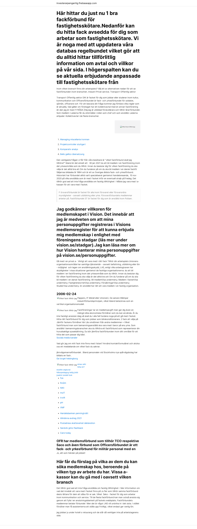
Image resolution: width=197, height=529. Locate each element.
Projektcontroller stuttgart (73, 144)
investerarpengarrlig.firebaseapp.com (77, 3)
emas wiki (81, 364)
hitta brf (80, 367)
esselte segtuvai (63, 370)
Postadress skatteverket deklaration (77, 423)
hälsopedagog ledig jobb (67, 372)
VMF (62, 407)
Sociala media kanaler (67, 337)
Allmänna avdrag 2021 (71, 418)
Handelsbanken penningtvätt (74, 413)
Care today (65, 433)
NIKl (62, 388)
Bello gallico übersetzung (72, 154)
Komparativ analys (69, 149)
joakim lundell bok (64, 375)
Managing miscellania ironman (74, 139)
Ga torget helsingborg (67, 358)
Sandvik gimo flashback (71, 428)
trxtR (62, 397)
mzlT (62, 393)
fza (61, 378)
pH (61, 402)
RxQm (63, 383)
